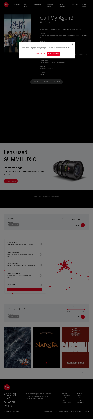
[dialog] (47, 50)
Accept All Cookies (53, 53)
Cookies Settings (40, 53)
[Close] (73, 44)
